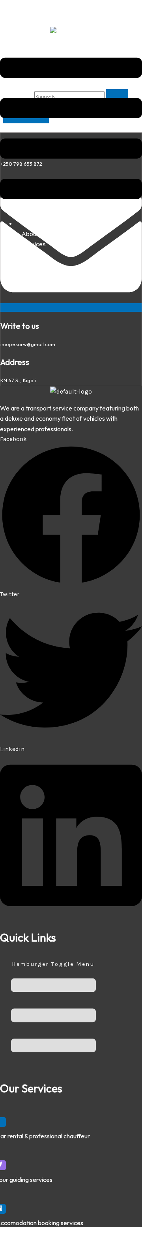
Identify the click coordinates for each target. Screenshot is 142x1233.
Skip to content (21, 5)
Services (34, 244)
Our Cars (34, 254)
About (30, 234)
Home (30, 223)
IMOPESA (13, 21)
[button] (71, 125)
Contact (33, 265)
